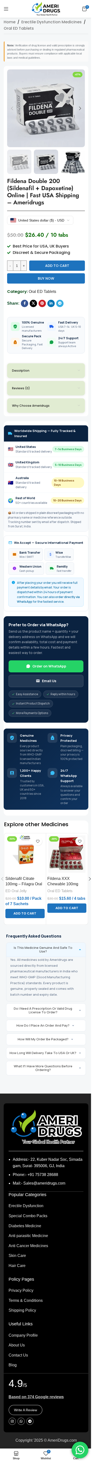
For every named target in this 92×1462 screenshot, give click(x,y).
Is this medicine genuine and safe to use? (43, 949)
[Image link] (46, 1127)
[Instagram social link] (12, 1421)
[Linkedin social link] (51, 303)
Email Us (49, 681)
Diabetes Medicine (25, 1226)
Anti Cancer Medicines (28, 1246)
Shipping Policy (22, 1310)
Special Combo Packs (28, 1216)
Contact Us (18, 1355)
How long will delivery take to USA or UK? (43, 1053)
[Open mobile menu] (6, 9)
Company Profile (23, 1335)
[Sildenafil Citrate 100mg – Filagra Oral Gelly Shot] (25, 854)
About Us (17, 1345)
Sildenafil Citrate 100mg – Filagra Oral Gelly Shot (23, 884)
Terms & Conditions (26, 1300)
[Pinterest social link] (42, 303)
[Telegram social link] (60, 303)
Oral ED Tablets (19, 28)
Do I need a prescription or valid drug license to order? (43, 1010)
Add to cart (57, 265)
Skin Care (17, 1255)
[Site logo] (46, 8)
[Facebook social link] (24, 303)
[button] (12, 108)
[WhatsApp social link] (21, 1421)
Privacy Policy (21, 1290)
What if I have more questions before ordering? (43, 1068)
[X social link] (33, 303)
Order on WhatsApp (49, 666)
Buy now (46, 278)
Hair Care (17, 1266)
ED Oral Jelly (16, 891)
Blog (13, 1365)
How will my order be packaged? (43, 1039)
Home (9, 22)
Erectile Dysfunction (26, 1206)
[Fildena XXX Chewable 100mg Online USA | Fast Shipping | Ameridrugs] (67, 854)
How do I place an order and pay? (42, 1025)
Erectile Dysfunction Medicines (51, 22)
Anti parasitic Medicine (28, 1236)
